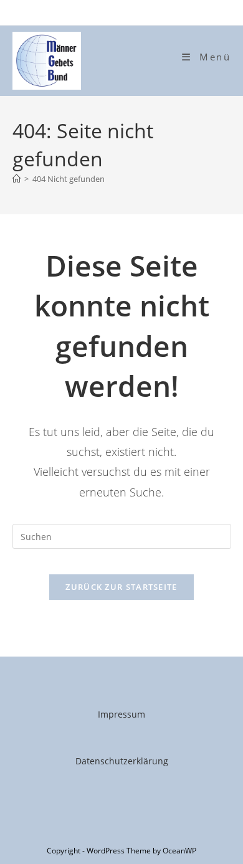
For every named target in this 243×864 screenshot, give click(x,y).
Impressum (121, 714)
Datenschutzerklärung (121, 761)
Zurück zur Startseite (121, 586)
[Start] (16, 178)
